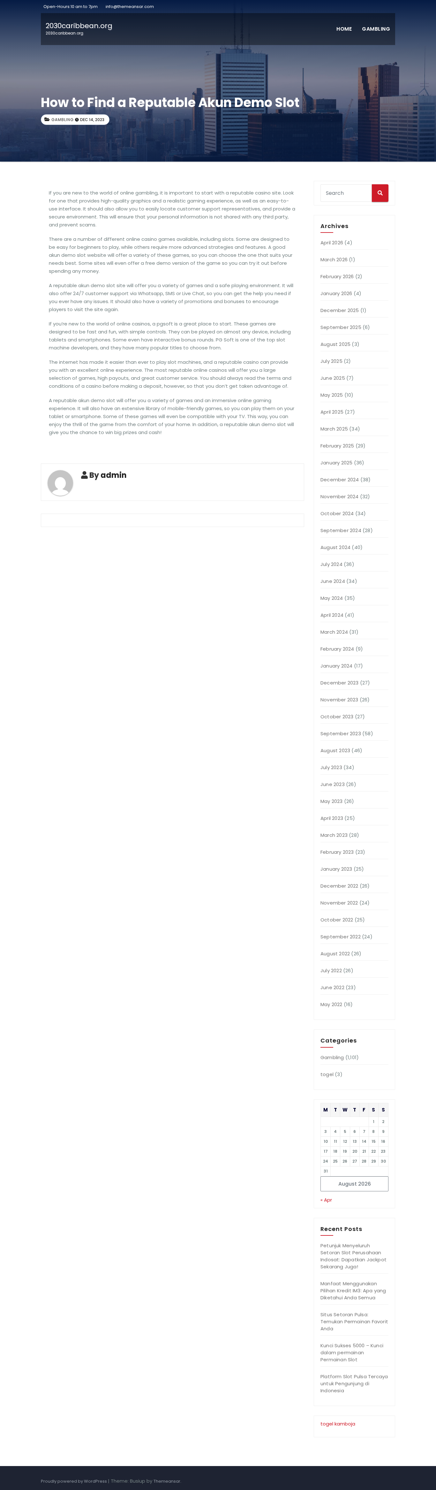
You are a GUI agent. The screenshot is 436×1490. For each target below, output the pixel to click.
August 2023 (335, 750)
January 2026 (336, 293)
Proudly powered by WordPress (74, 1481)
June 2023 (332, 784)
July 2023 (331, 767)
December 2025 (339, 310)
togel (327, 1074)
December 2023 (339, 682)
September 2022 (340, 936)
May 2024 (331, 598)
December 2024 (339, 479)
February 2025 (337, 445)
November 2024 (339, 496)
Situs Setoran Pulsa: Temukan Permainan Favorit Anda (354, 1321)
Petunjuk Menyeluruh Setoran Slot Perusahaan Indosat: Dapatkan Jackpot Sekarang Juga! (353, 1256)
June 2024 (332, 581)
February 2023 (337, 852)
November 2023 (339, 699)
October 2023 (336, 716)
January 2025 (336, 462)
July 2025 (331, 361)
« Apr (326, 1199)
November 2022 (339, 902)
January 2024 (336, 665)
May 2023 (331, 801)
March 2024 (334, 632)
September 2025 (340, 327)
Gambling (376, 29)
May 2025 (331, 395)
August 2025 (335, 344)
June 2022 (332, 987)
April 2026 (331, 242)
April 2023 (331, 818)
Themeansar (167, 1481)
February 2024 (337, 649)
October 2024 (337, 513)
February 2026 (337, 276)
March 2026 (334, 259)
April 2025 (331, 412)
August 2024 (335, 547)
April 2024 (331, 615)
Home (344, 29)
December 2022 (339, 886)
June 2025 (332, 378)
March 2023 (334, 835)
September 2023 (340, 733)
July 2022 (331, 970)
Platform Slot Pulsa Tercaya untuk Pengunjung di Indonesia (354, 1383)
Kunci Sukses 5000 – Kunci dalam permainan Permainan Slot (351, 1352)
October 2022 (336, 919)
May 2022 (331, 1004)
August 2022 (335, 953)
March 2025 (334, 428)
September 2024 (340, 530)
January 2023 (336, 869)
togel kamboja (337, 1423)
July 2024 (331, 564)
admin (114, 475)
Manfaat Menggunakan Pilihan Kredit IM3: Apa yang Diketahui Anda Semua (353, 1290)
